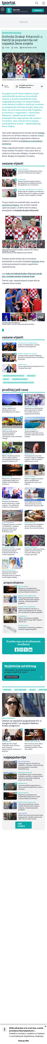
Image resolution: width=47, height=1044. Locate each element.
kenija (6, 379)
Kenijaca (35, 261)
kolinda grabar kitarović (13, 376)
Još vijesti (21, 825)
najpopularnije (15, 757)
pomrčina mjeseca (10, 205)
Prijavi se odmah (12, 677)
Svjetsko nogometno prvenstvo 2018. (18, 382)
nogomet (31, 376)
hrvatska (7, 690)
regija (32, 690)
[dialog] (23, 1034)
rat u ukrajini (20, 690)
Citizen (41, 133)
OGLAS (23, 22)
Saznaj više (23, 1041)
